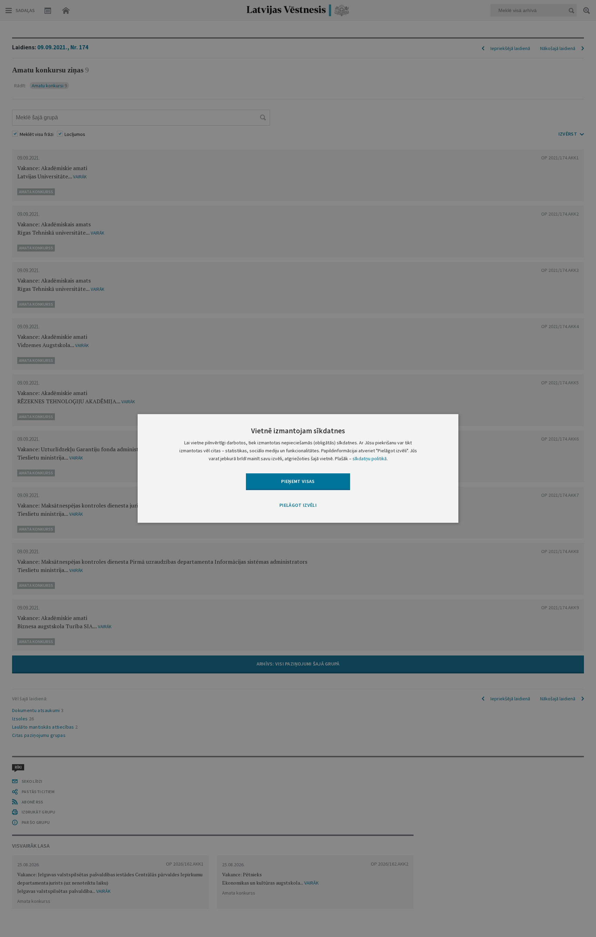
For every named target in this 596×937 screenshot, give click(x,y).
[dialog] (298, 468)
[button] (298, 505)
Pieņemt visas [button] (298, 481)
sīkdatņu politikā (369, 459)
